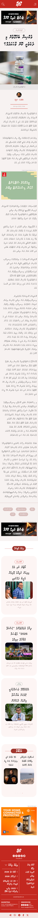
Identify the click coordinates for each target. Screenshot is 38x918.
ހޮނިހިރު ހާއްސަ (30, 872)
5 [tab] (15, 793)
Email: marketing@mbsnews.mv (9, 904)
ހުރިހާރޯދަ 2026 (11, 876)
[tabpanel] (27, 772)
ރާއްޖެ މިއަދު (30, 865)
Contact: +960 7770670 (7, 905)
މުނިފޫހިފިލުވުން (30, 880)
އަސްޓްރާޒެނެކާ (23, 514)
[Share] (10, 915)
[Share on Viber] (15, 915)
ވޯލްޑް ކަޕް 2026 (10, 872)
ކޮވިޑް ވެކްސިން (19, 30)
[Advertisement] (19, 17)
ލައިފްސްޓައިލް (30, 883)
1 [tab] (22, 793)
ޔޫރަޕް (12, 514)
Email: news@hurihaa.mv (27, 907)
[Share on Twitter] (27, 915)
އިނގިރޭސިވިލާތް (21, 509)
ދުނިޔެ (32, 887)
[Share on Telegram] (19, 915)
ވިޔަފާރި (32, 876)
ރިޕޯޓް (32, 509)
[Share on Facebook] (23, 915)
